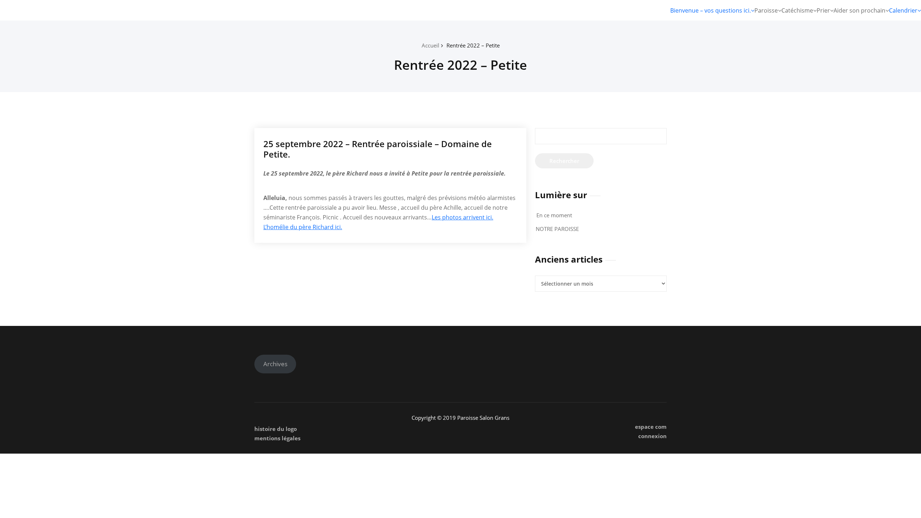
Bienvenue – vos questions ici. (710, 10)
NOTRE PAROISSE (557, 228)
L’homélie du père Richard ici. (302, 227)
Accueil (430, 45)
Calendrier (903, 10)
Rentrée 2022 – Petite (473, 45)
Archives (275, 364)
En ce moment (554, 215)
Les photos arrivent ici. (462, 217)
